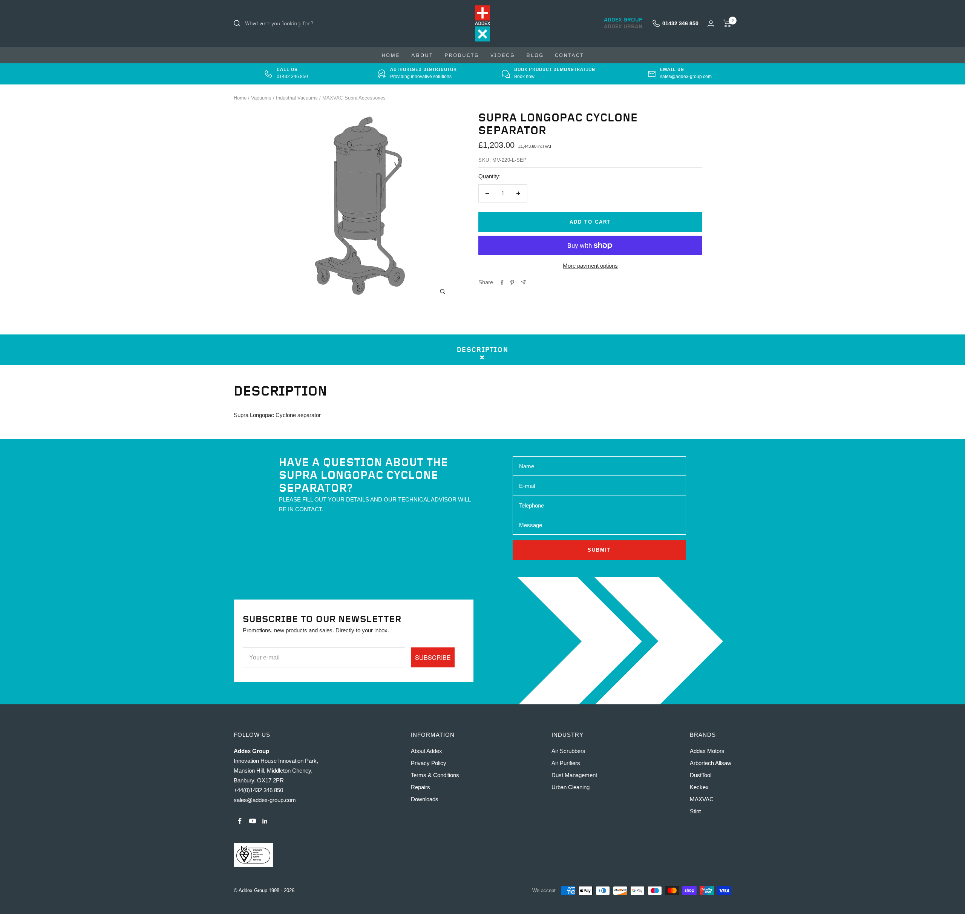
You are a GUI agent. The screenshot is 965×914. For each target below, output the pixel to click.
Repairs (420, 787)
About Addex (426, 751)
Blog (535, 55)
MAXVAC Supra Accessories (354, 98)
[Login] (711, 23)
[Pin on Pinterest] (512, 282)
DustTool (700, 775)
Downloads (424, 799)
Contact (569, 55)
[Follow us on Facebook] (240, 821)
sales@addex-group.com (686, 76)
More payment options (590, 265)
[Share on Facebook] (502, 282)
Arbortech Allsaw (710, 763)
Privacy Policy (428, 763)
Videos (502, 55)
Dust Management (574, 775)
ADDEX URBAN (623, 26)
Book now (524, 76)
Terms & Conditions (435, 775)
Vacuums (261, 98)
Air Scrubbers (568, 751)
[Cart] (727, 23)
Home (390, 55)
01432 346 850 (292, 76)
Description (483, 349)
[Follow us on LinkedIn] (265, 821)
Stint (695, 811)
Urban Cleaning (570, 787)
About (422, 55)
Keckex (699, 787)
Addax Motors (707, 751)
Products (461, 55)
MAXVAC (702, 799)
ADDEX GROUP (623, 20)
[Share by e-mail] (523, 282)
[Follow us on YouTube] (252, 821)
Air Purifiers (565, 763)
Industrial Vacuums (297, 98)
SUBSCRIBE (433, 657)
